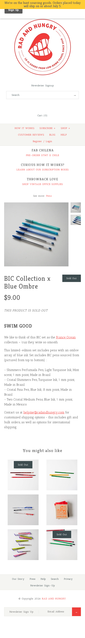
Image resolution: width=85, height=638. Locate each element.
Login (49, 141)
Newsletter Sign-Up (42, 585)
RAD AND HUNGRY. (54, 598)
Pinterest (42, 105)
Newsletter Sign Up (21, 611)
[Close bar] (72, 2)
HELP (64, 134)
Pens (49, 195)
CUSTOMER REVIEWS (31, 134)
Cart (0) (42, 115)
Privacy (68, 579)
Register (37, 141)
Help (43, 579)
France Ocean (66, 337)
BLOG (52, 134)
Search (55, 579)
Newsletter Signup (42, 85)
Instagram (48, 105)
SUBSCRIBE (48, 128)
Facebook (31, 105)
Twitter (37, 105)
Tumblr (53, 105)
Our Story (18, 579)
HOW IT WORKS (24, 128)
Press (32, 579)
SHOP (65, 128)
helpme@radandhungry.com (43, 412)
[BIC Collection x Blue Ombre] (36, 205)
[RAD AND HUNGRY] (42, 19)
